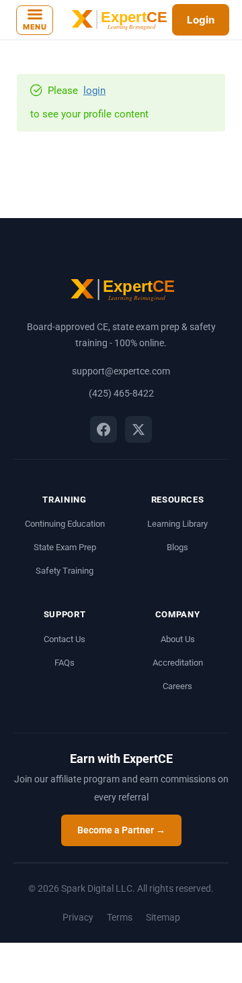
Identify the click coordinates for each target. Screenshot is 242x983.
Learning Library (177, 524)
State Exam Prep (65, 547)
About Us (178, 639)
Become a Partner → (121, 830)
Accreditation (178, 663)
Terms (119, 917)
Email (103, 429)
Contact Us (64, 639)
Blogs (177, 547)
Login (200, 19)
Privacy (78, 917)
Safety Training (64, 571)
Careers (177, 686)
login (94, 91)
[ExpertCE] (117, 20)
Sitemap (163, 917)
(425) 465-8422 (121, 393)
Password (105, 443)
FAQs (64, 663)
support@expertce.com (121, 371)
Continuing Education (65, 524)
